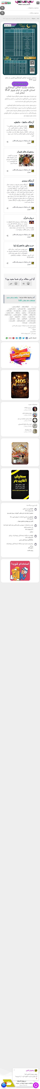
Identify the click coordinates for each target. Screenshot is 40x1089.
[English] (6, 3)
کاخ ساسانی (32, 319)
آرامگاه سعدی (16, 307)
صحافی (25, 509)
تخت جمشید (10, 313)
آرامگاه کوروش (31, 309)
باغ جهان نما (17, 311)
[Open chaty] (3, 1085)
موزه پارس (12, 319)
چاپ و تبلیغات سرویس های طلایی (23, 525)
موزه (18, 319)
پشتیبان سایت (29, 544)
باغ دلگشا (9, 311)
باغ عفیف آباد (31, 313)
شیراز (11, 317)
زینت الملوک (8, 315)
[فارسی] (3, 3)
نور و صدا (25, 323)
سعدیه (24, 317)
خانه (38, 18)
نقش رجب (12, 321)
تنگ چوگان (32, 315)
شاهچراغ (17, 317)
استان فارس (12, 309)
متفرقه (33, 18)
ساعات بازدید (31, 317)
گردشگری (24, 319)
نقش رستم (32, 323)
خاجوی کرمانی (17, 315)
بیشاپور (24, 313)
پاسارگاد (18, 313)
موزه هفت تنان (31, 321)
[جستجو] (2, 8)
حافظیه (25, 315)
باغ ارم (24, 311)
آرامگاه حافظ (25, 307)
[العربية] (9, 3)
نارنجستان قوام (21, 321)
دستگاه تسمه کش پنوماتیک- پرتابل (19, 535)
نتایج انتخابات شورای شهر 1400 (18, 517)
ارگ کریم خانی (21, 309)
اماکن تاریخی (32, 311)
